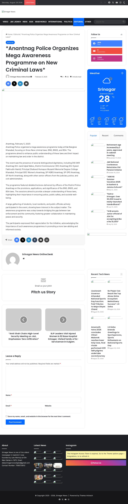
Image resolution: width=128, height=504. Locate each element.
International (55, 22)
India (25, 22)
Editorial (78, 22)
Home (9, 34)
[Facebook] (8, 83)
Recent (105, 135)
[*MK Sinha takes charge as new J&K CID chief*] (48, 477)
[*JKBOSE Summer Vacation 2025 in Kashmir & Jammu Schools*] (98, 180)
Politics (68, 22)
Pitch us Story (43, 292)
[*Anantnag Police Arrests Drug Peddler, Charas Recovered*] (38, 465)
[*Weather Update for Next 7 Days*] (57, 483)
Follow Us (97, 463)
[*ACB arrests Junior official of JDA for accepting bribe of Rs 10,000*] (98, 214)
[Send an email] (31, 77)
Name (9, 395)
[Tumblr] (34, 239)
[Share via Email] (26, 83)
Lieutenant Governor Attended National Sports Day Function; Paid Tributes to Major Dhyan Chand (98, 300)
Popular (93, 135)
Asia (31, 22)
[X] (14, 83)
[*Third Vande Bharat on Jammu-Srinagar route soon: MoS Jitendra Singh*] (38, 483)
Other (88, 22)
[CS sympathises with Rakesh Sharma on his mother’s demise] (57, 465)
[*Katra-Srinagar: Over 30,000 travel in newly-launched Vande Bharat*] (98, 197)
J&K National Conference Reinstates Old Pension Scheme (114, 166)
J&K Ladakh (15, 22)
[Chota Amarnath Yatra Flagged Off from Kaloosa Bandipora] (38, 471)
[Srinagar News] (8, 11)
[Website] (23, 258)
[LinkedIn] (20, 83)
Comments (118, 135)
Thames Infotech (86, 496)
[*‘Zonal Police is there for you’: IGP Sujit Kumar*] (38, 477)
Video (5, 22)
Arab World (41, 22)
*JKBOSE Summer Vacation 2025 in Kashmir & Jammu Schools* (114, 181)
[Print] (46, 239)
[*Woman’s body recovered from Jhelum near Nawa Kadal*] (57, 477)
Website (48, 406)
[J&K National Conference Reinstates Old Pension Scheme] (98, 165)
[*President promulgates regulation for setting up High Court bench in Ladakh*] (48, 483)
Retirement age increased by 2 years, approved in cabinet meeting (114, 150)
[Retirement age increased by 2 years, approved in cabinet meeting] (98, 148)
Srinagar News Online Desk (20, 77)
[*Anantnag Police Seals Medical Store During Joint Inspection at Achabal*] (38, 453)
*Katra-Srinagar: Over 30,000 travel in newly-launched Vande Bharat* (114, 199)
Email (9, 406)
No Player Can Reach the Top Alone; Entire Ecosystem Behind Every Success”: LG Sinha (114, 299)
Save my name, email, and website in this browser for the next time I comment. (39, 416)
